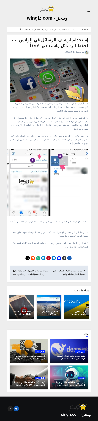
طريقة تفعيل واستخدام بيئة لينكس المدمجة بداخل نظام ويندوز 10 (77, 315)
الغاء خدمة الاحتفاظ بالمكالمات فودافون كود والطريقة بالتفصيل (22, 315)
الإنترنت (81, 378)
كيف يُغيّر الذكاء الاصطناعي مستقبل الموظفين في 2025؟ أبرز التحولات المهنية (29, 385)
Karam (78, 52)
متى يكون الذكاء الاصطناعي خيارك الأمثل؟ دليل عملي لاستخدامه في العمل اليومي (70, 385)
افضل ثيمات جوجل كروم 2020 (50, 312)
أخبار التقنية (80, 352)
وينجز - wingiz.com (47, 18)
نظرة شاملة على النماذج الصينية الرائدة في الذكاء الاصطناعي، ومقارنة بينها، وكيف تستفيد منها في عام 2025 (69, 360)
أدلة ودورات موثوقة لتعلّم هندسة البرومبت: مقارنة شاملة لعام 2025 (29, 357)
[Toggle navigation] (89, 12)
